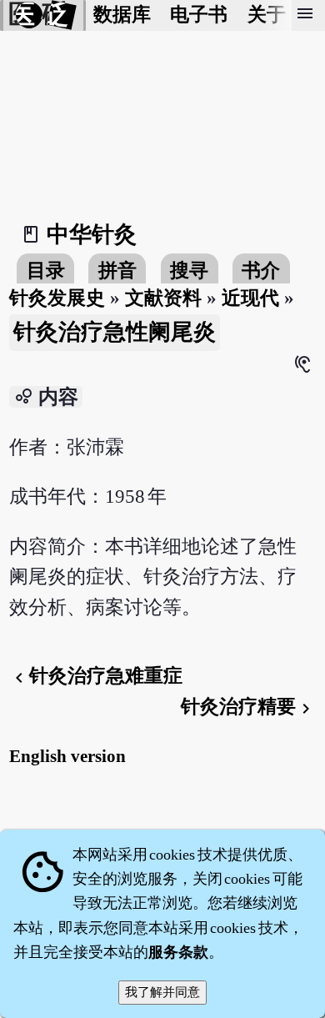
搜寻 (189, 270)
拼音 (117, 270)
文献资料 (163, 298)
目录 (46, 270)
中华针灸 (92, 234)
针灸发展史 (57, 298)
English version (67, 756)
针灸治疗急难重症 (95, 675)
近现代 (250, 298)
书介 (261, 270)
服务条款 (178, 952)
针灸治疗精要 (248, 706)
